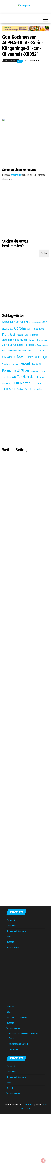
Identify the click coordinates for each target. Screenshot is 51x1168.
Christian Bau (7, 329)
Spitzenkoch (6, 377)
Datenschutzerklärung (18, 1043)
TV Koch (12, 389)
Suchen (44, 253)
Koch (39, 345)
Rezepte (36, 363)
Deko (29, 329)
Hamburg (32, 340)
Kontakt (11, 1038)
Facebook (38, 328)
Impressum (13, 1049)
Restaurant (15, 364)
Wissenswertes (36, 389)
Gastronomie (31, 334)
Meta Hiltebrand (25, 350)
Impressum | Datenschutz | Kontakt (22, 1033)
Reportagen (6, 364)
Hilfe (38, 340)
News (21, 356)
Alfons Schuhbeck (33, 322)
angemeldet (16, 175)
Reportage (40, 357)
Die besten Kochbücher (16, 1017)
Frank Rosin (9, 334)
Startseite (10, 1006)
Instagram (44, 340)
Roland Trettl (11, 370)
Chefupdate (34, 60)
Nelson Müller (9, 357)
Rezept (25, 363)
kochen (45, 345)
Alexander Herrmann (13, 321)
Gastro (20, 335)
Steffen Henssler (23, 377)
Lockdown (12, 350)
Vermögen (20, 389)
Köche (4, 350)
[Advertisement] (25, 91)
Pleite (29, 357)
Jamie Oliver (9, 344)
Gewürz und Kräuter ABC (17, 931)
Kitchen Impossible (26, 344)
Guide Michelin (20, 339)
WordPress (28, 1104)
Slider (25, 370)
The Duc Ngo (7, 383)
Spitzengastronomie (38, 371)
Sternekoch (41, 377)
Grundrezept (7, 340)
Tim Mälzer (21, 383)
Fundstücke (11, 925)
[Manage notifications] (43, 1160)
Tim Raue (36, 383)
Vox (26, 389)
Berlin (44, 321)
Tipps (5, 388)
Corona (20, 328)
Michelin (38, 350)
